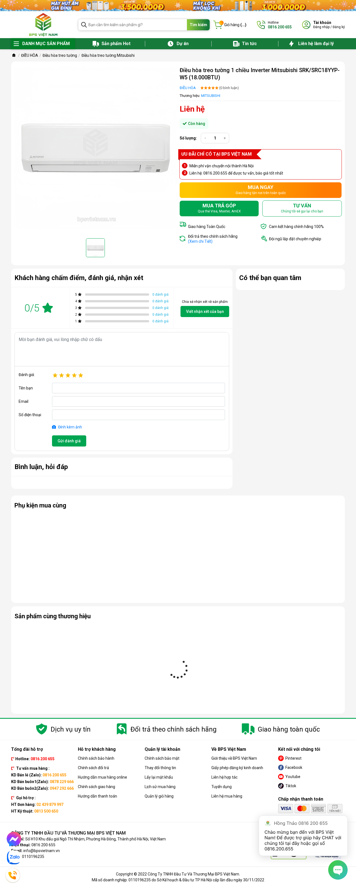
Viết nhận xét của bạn (205, 311)
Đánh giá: (27, 374)
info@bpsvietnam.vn (41, 850)
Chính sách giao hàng (96, 786)
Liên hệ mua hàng (226, 796)
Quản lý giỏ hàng (159, 796)
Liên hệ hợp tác (224, 777)
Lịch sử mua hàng (160, 786)
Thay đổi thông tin (160, 768)
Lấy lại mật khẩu (159, 777)
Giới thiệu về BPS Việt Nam (234, 758)
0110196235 (33, 856)
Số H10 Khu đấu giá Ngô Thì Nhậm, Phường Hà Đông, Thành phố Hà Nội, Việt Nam (95, 839)
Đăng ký (339, 27)
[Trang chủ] (14, 55)
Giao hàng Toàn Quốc (206, 226)
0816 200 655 (43, 845)
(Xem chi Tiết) (200, 241)
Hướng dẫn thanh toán (97, 796)
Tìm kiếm (198, 25)
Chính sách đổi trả (93, 768)
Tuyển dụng (221, 786)
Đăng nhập (321, 27)
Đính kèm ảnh (69, 427)
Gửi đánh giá (69, 441)
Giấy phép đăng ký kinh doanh (237, 768)
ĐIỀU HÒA (188, 88)
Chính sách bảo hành (96, 758)
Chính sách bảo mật (162, 758)
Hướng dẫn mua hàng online (102, 777)
